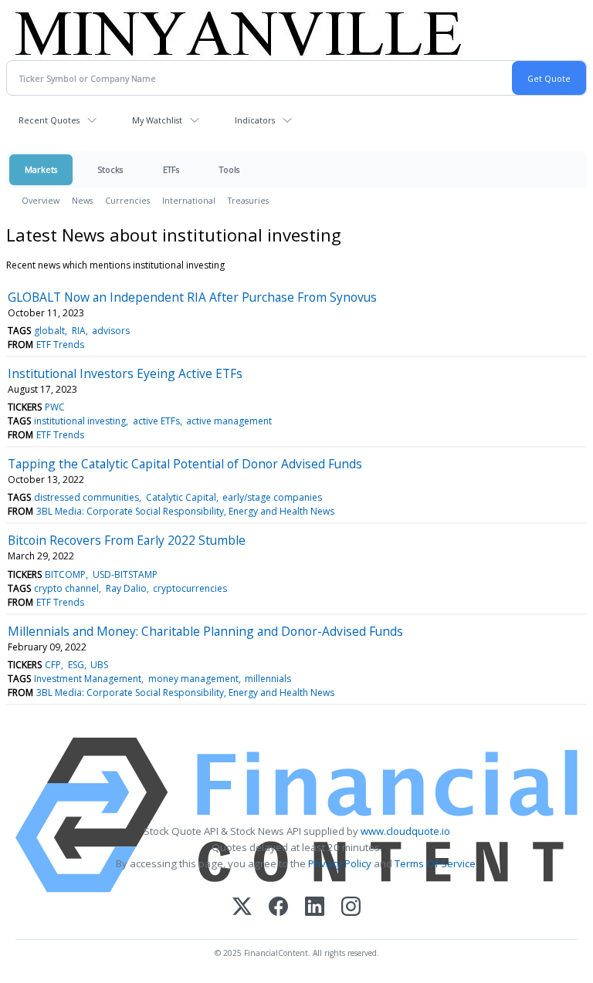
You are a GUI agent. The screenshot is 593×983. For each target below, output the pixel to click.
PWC (55, 407)
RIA (79, 330)
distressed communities (86, 497)
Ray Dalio (126, 588)
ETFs (171, 169)
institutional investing (80, 420)
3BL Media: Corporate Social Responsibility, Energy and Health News (185, 511)
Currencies (127, 200)
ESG (76, 664)
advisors (111, 330)
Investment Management (87, 678)
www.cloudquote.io (405, 831)
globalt (49, 330)
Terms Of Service (435, 863)
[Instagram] (351, 907)
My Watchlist (157, 120)
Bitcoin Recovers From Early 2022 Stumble (127, 540)
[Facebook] (278, 907)
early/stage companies (272, 497)
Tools (229, 169)
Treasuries (248, 200)
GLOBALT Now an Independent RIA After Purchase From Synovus (192, 297)
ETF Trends (60, 344)
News (82, 200)
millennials (268, 678)
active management (229, 420)
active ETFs (156, 420)
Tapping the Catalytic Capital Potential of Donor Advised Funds (185, 463)
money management (193, 678)
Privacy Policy (339, 863)
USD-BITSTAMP (125, 574)
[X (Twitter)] (242, 907)
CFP (53, 664)
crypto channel (66, 588)
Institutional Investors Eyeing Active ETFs (125, 373)
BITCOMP (65, 574)
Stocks (110, 169)
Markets (41, 169)
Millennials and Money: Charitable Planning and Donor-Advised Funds (205, 631)
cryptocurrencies (190, 588)
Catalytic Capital (181, 497)
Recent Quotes (49, 120)
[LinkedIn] (314, 907)
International (188, 200)
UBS (99, 664)
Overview (40, 200)
